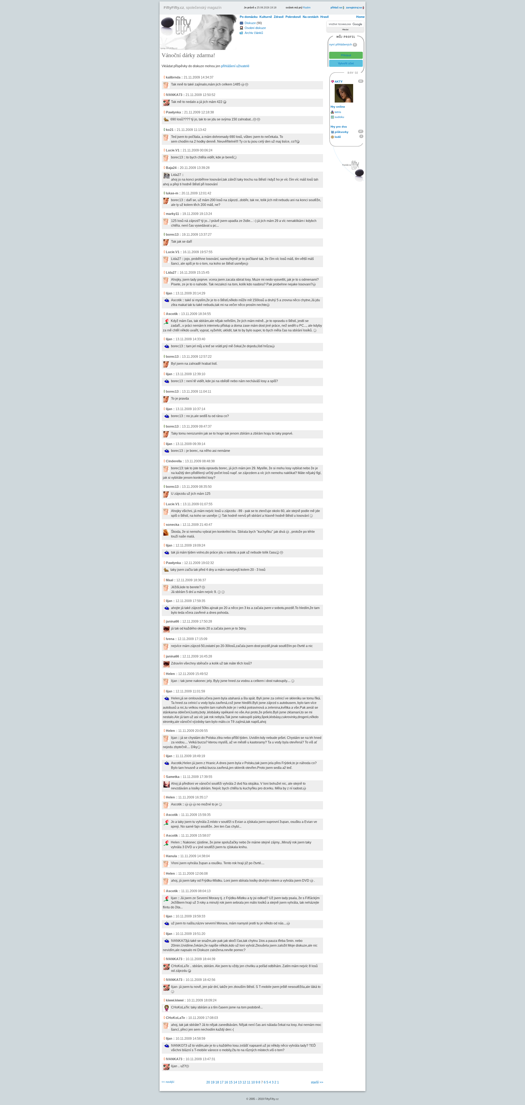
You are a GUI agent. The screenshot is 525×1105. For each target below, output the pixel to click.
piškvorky (341, 132)
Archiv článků (254, 33)
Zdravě (279, 16)
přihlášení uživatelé (235, 66)
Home (360, 16)
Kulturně (265, 16)
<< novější (168, 1081)
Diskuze (250, 23)
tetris (338, 112)
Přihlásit (346, 55)
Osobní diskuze (255, 28)
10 (253, 1082)
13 (240, 1082)
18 (217, 1082)
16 (226, 1082)
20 (208, 1082)
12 (244, 1082)
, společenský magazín (192, 8)
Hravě (324, 16)
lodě (338, 136)
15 (231, 1082)
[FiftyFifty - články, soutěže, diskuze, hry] (198, 32)
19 (213, 1082)
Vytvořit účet (346, 63)
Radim (306, 7)
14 (235, 1082)
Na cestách (310, 16)
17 (222, 1082)
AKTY (338, 81)
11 (248, 1082)
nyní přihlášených (340, 44)
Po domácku (249, 16)
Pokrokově (293, 16)
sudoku (339, 117)
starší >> (317, 1082)
